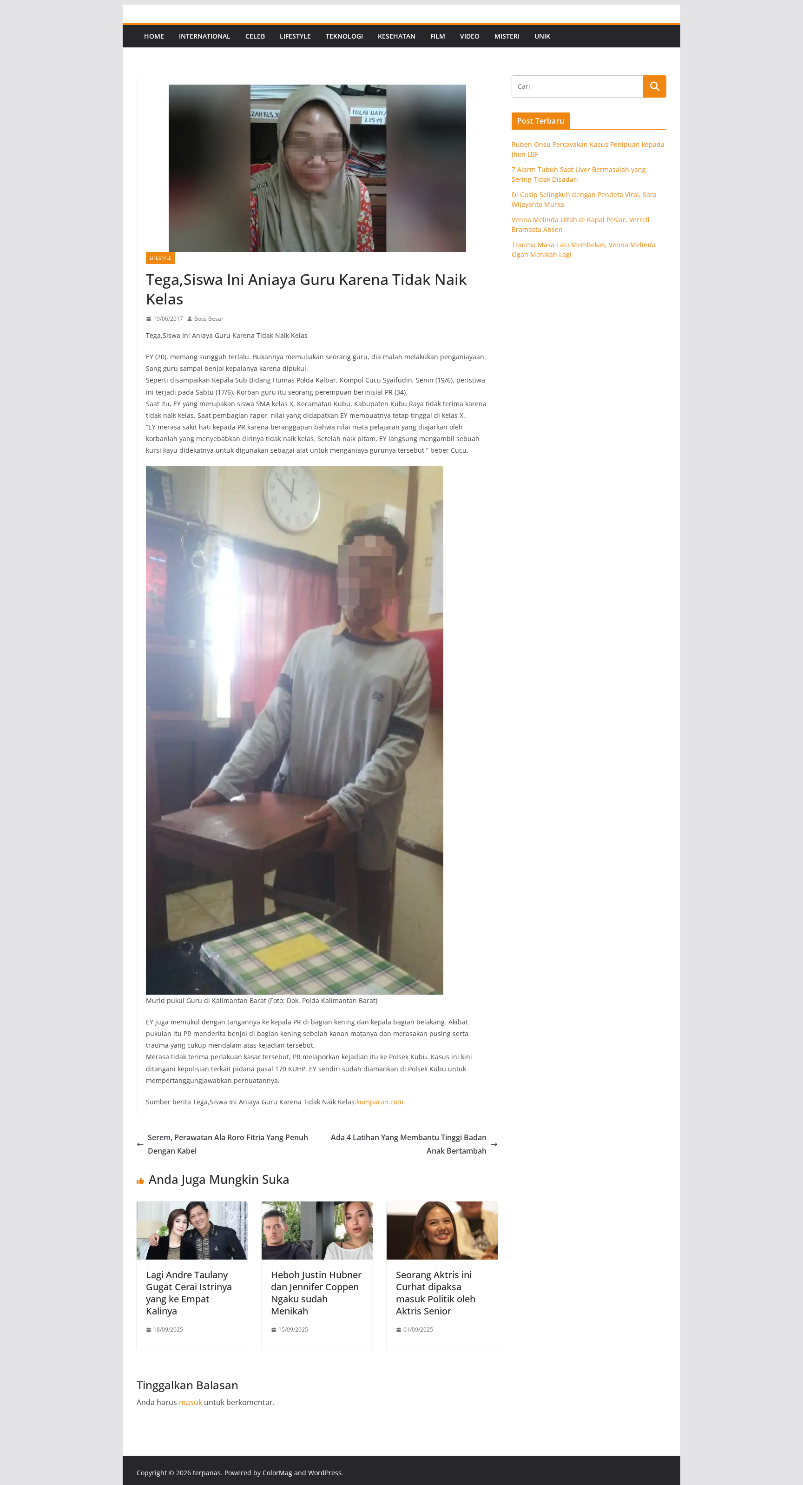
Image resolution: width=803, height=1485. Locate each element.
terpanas (207, 1472)
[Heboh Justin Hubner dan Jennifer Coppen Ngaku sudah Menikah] (317, 1208)
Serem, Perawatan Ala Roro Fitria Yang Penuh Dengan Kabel (228, 1144)
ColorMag (277, 1472)
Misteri (507, 36)
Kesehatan (396, 36)
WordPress (325, 1472)
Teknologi (344, 36)
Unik (542, 36)
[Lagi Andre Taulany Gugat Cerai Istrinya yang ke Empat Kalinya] (192, 1208)
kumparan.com (379, 1101)
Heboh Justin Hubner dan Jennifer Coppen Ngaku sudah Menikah (316, 1292)
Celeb (255, 36)
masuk (190, 1402)
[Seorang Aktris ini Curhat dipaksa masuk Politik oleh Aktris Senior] (442, 1208)
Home (154, 36)
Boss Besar (209, 319)
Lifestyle (295, 36)
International (204, 36)
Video (470, 36)
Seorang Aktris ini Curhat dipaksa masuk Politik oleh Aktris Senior (435, 1292)
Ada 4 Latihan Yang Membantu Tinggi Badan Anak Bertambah (409, 1144)
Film (437, 36)
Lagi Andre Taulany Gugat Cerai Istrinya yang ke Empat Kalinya (189, 1292)
